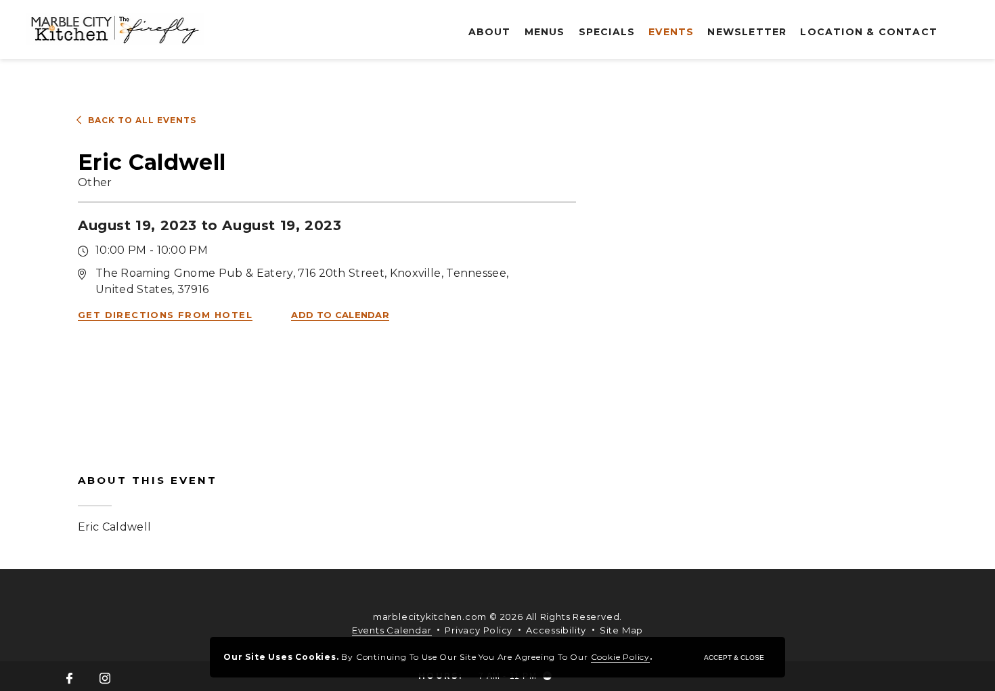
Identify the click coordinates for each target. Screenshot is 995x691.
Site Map (621, 630)
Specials (607, 32)
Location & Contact (868, 32)
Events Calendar (392, 630)
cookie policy (620, 657)
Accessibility (556, 630)
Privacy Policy (478, 630)
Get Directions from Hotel (165, 314)
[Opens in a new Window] (69, 679)
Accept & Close (734, 657)
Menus (545, 32)
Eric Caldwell (147, 503)
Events (671, 32)
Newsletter (747, 32)
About (489, 32)
